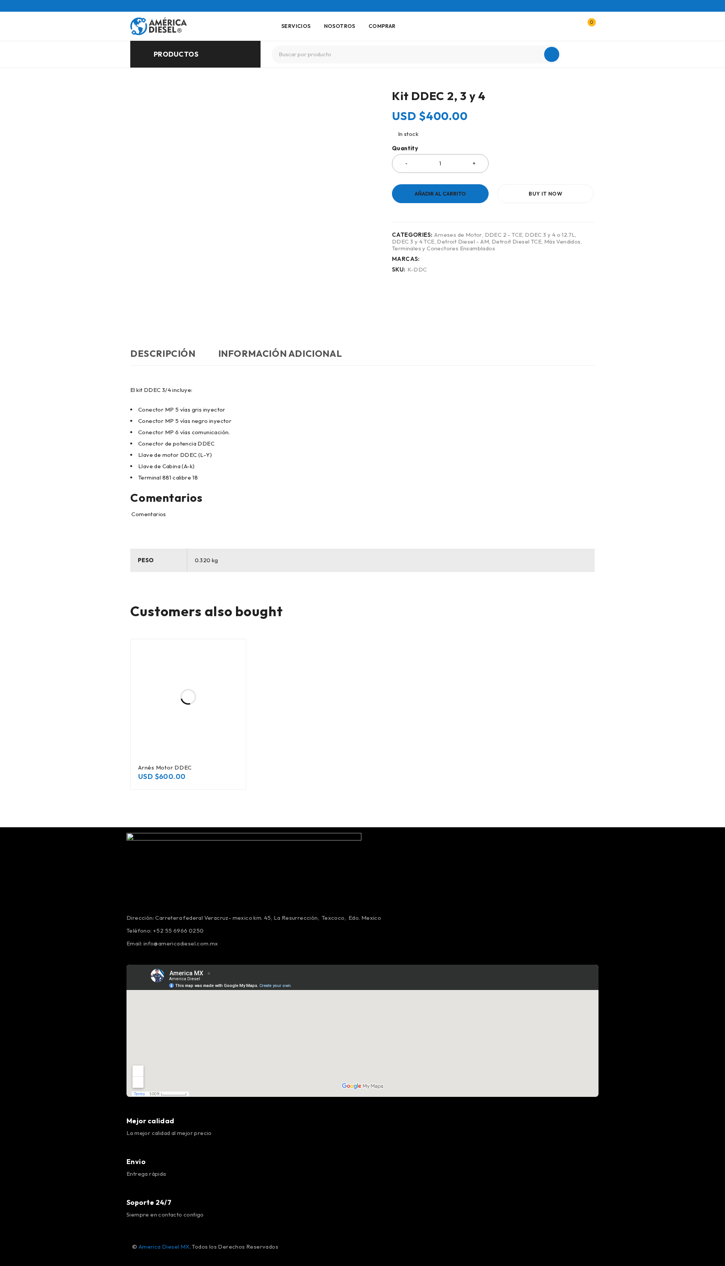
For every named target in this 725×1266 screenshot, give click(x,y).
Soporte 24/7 (148, 1202)
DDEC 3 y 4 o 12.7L (550, 234)
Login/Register (571, 26)
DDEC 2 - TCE (504, 234)
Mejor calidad (150, 1120)
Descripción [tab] (163, 353)
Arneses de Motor (458, 234)
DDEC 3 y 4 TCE (413, 241)
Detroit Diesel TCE (516, 241)
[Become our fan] (134, 1234)
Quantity (405, 148)
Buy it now (545, 193)
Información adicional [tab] (280, 353)
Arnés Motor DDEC (165, 767)
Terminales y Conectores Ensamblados (443, 248)
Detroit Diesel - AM (463, 241)
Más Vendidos (562, 241)
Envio (135, 1161)
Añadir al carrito (440, 193)
